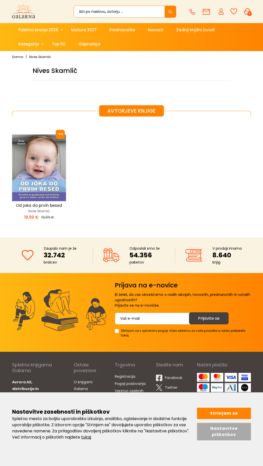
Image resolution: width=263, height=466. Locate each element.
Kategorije (28, 44)
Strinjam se (224, 413)
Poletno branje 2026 (38, 30)
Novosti (155, 30)
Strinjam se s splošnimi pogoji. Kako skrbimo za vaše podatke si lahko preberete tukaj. (183, 332)
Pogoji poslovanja (130, 383)
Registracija (125, 376)
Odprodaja (89, 44)
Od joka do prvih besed (39, 205)
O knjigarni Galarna (83, 385)
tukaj (86, 437)
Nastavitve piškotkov (224, 431)
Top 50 (58, 44)
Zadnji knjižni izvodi (195, 30)
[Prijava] (222, 11)
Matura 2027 (84, 30)
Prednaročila (122, 30)
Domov (17, 57)
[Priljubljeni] (233, 11)
